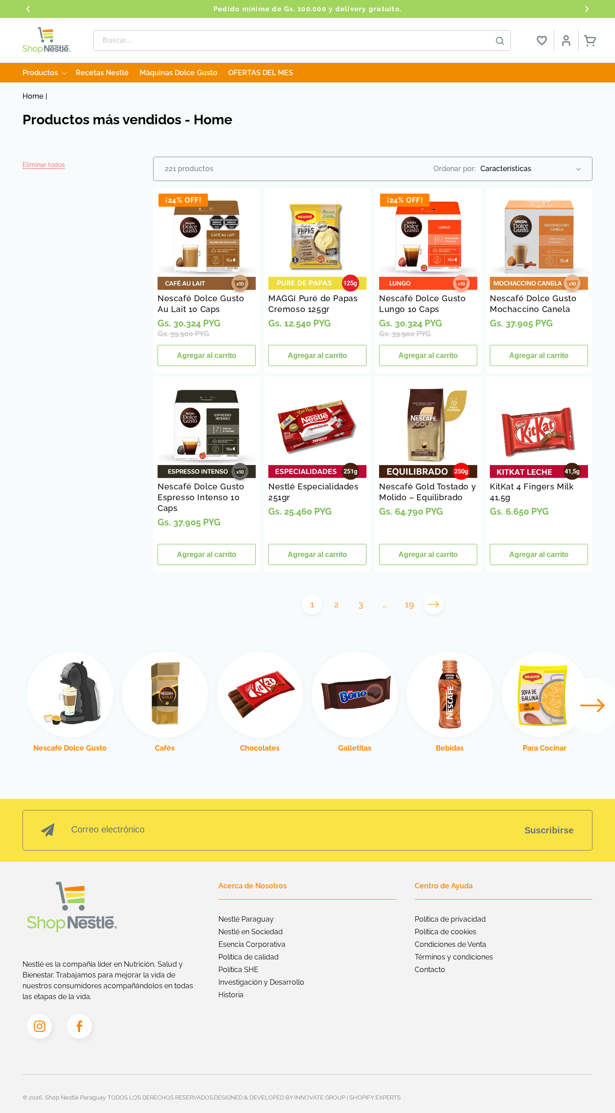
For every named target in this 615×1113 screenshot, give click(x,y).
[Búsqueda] (499, 41)
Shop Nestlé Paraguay (75, 1097)
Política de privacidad (450, 919)
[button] (44, 165)
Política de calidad (248, 957)
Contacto (430, 969)
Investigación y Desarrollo (261, 982)
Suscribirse (549, 830)
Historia (231, 995)
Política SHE (238, 969)
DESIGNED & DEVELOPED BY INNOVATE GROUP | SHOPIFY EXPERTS (307, 1097)
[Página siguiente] (433, 604)
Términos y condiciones (454, 957)
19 (409, 604)
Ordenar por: (455, 168)
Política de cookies (445, 932)
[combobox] (302, 40)
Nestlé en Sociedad (250, 932)
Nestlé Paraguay (246, 919)
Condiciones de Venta (450, 944)
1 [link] (312, 604)
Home (33, 96)
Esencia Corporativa (251, 944)
